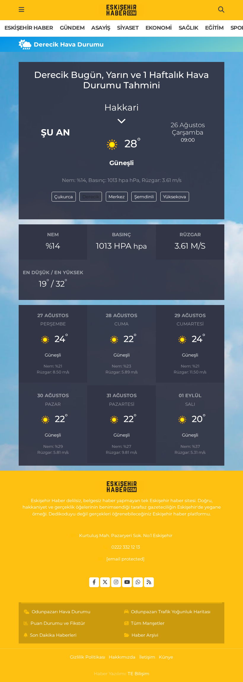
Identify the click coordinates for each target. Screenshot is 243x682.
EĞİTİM (214, 28)
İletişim (147, 657)
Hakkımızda (122, 657)
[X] (105, 582)
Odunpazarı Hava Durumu (61, 611)
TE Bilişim (138, 673)
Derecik (90, 196)
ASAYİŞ (100, 28)
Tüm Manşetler (147, 623)
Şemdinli (144, 196)
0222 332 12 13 (125, 547)
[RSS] (149, 582)
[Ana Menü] (21, 10)
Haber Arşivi (145, 635)
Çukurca (63, 196)
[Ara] (221, 10)
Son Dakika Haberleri (53, 635)
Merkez (116, 196)
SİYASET (127, 28)
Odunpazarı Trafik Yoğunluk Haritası (170, 611)
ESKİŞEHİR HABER (28, 28)
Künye (166, 657)
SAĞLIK (188, 28)
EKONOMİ (159, 28)
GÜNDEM (72, 28)
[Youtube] (127, 582)
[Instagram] (116, 582)
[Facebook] (94, 582)
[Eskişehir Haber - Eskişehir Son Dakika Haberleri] (121, 10)
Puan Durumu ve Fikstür (58, 623)
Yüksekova (174, 196)
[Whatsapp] (138, 582)
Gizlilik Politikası (87, 657)
